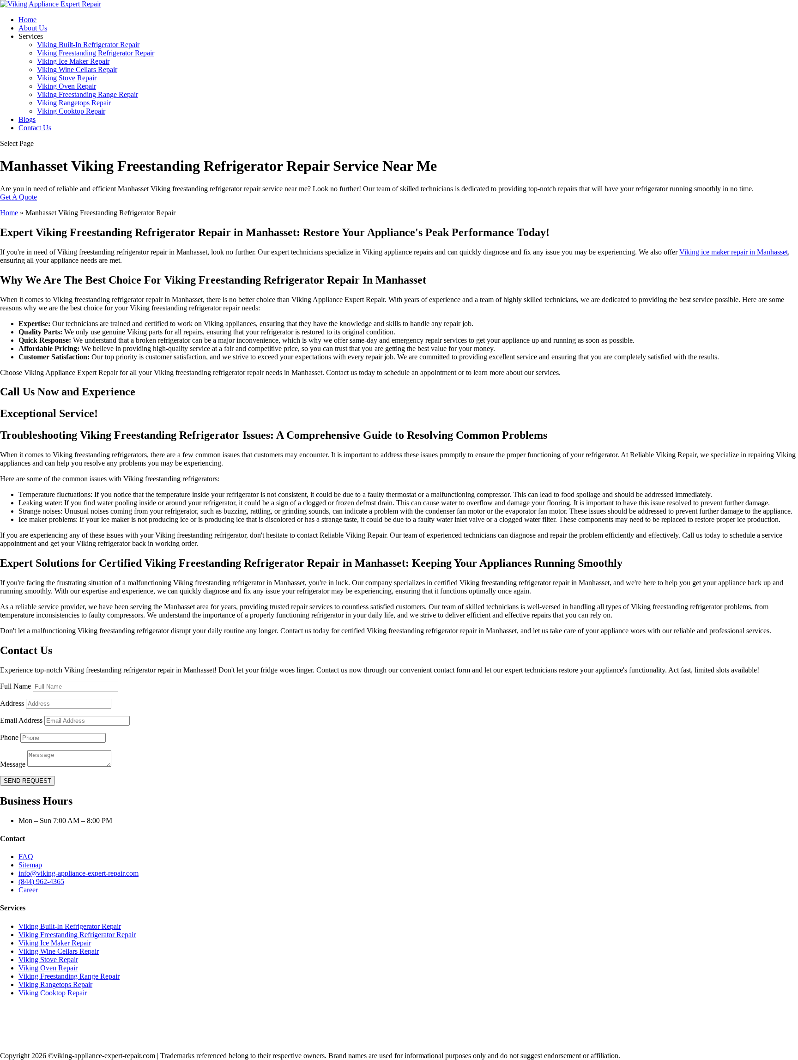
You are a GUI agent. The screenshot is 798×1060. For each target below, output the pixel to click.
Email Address (21, 720)
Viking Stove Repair (67, 78)
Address (12, 703)
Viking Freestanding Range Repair (87, 94)
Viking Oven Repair (66, 86)
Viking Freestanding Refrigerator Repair (95, 53)
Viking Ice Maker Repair (73, 61)
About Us (32, 28)
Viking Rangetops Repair (74, 103)
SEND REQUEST (27, 780)
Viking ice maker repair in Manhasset (733, 252)
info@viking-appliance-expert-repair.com (78, 873)
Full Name (15, 686)
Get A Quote (18, 197)
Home (27, 20)
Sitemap (30, 865)
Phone (9, 737)
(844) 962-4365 (41, 881)
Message (12, 764)
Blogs (27, 119)
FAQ (25, 856)
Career (28, 890)
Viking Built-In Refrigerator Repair (88, 44)
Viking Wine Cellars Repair (77, 69)
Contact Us (34, 128)
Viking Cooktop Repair (71, 111)
